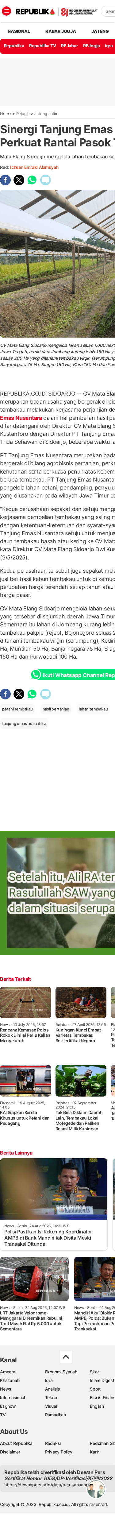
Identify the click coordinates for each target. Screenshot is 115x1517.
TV (3, 1414)
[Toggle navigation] (6, 11)
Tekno (51, 1397)
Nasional (19, 31)
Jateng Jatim (46, 113)
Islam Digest (102, 1380)
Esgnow (8, 1406)
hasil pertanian (56, 708)
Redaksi (53, 1443)
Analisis (52, 1388)
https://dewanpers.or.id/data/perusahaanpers (49, 1484)
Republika (14, 45)
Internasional (12, 1397)
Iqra (49, 1380)
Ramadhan (55, 1414)
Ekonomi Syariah (61, 1371)
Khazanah (9, 1380)
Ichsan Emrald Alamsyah (34, 167)
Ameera (7, 1371)
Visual (51, 1406)
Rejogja (23, 113)
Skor (94, 1371)
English (97, 1406)
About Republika (16, 1443)
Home (5, 113)
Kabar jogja (60, 31)
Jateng (100, 31)
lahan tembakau (93, 708)
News (5, 1388)
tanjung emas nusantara (24, 723)
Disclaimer (10, 1451)
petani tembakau (17, 708)
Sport (95, 1388)
